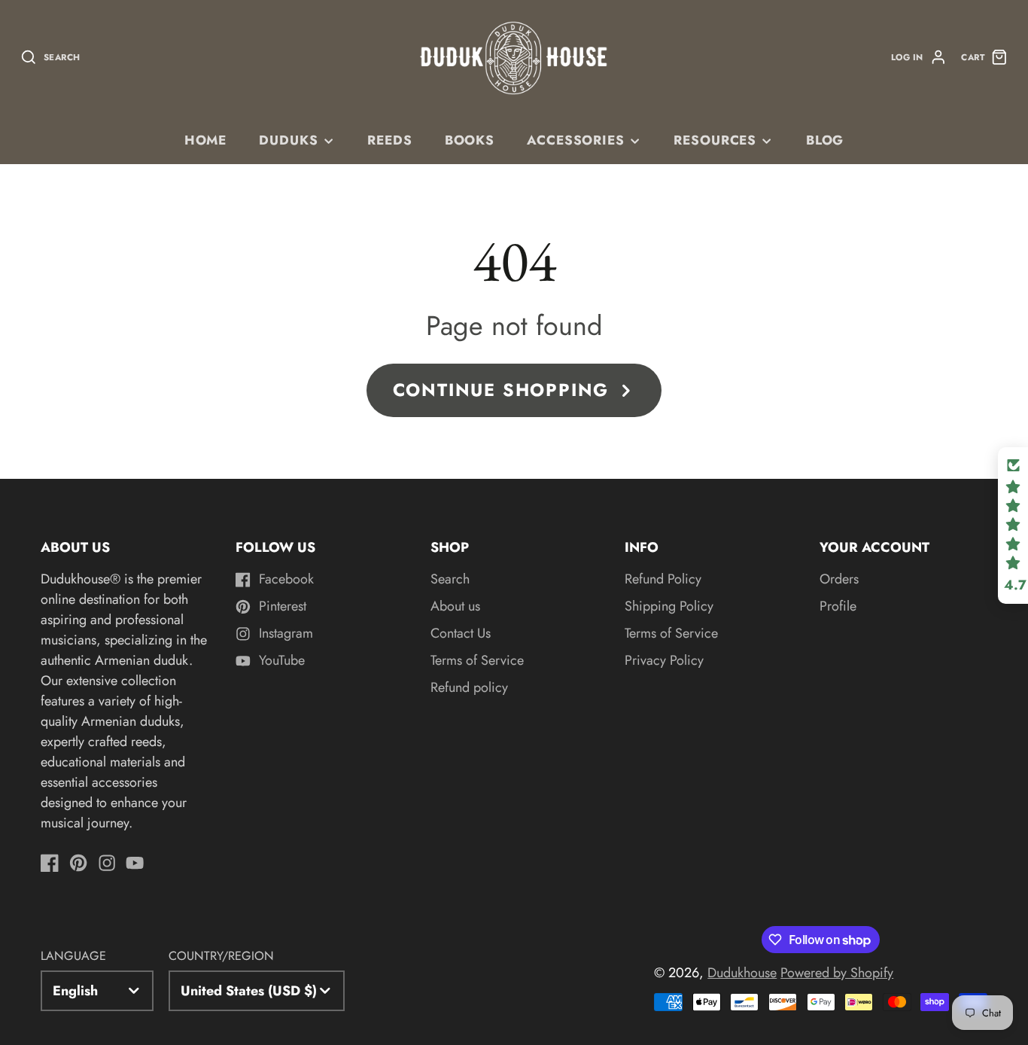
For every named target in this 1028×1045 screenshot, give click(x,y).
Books (469, 140)
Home (205, 140)
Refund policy (469, 687)
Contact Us (460, 633)
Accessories (576, 140)
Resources (715, 140)
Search (450, 579)
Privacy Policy (664, 660)
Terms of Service (477, 660)
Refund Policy (663, 579)
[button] (1013, 525)
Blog (825, 140)
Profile (838, 606)
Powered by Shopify (836, 973)
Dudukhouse (742, 973)
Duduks (288, 140)
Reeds (389, 140)
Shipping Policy (669, 606)
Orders (839, 579)
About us (455, 606)
